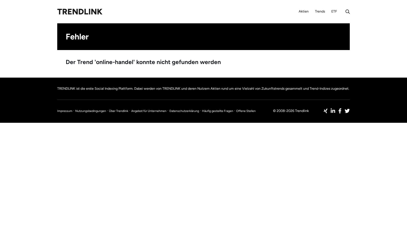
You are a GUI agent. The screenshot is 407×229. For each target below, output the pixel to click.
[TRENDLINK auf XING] (326, 110)
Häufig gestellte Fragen (217, 111)
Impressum (64, 111)
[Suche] (346, 11)
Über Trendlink (118, 111)
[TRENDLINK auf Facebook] (339, 110)
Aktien (304, 11)
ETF (334, 11)
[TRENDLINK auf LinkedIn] (333, 110)
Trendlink (79, 11)
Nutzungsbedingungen (90, 111)
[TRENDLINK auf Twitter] (347, 110)
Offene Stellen (246, 111)
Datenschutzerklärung (184, 111)
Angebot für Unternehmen (148, 111)
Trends (320, 11)
